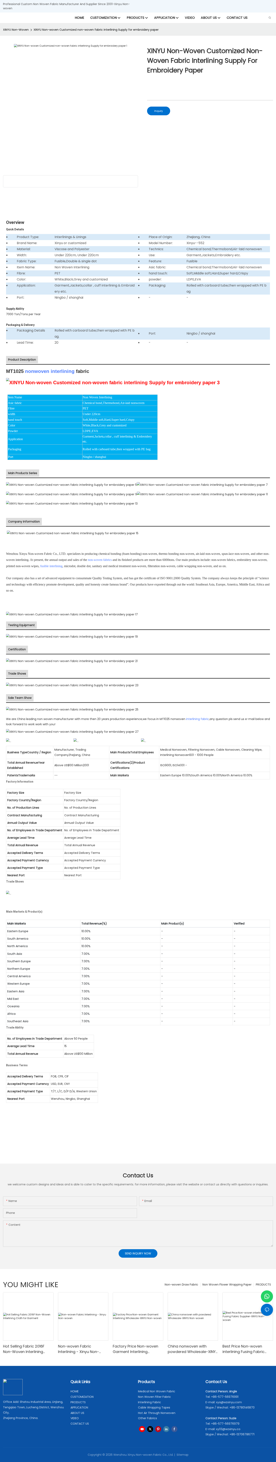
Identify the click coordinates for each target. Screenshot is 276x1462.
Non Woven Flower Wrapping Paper (227, 1285)
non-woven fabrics (100, 560)
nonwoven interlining (50, 371)
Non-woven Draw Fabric (181, 1285)
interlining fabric (197, 719)
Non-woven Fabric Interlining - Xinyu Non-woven (78, 1349)
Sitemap (182, 1455)
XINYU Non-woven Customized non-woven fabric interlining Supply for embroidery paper (96, 30)
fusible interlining (51, 566)
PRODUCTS (263, 1285)
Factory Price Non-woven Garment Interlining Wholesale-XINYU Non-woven (135, 1349)
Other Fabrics (147, 1418)
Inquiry (158, 111)
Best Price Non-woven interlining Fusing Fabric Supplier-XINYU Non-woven (246, 1349)
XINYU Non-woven (16, 30)
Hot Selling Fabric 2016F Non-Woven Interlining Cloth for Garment (23, 1349)
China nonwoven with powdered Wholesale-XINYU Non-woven (193, 1349)
